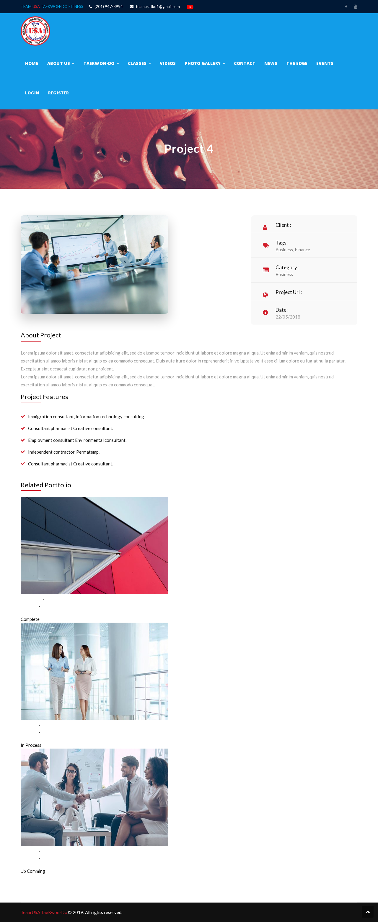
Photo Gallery (203, 63)
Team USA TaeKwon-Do (44, 912)
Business (284, 249)
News (271, 63)
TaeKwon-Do (99, 63)
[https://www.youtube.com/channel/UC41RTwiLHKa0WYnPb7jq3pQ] (355, 6)
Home (31, 63)
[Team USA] (35, 30)
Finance (302, 249)
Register (58, 93)
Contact (244, 63)
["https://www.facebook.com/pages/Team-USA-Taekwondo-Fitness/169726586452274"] (346, 6)
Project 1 (30, 612)
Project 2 (30, 738)
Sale (49, 598)
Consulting (31, 598)
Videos (168, 63)
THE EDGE (297, 63)
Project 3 (30, 864)
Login (32, 93)
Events (324, 63)
